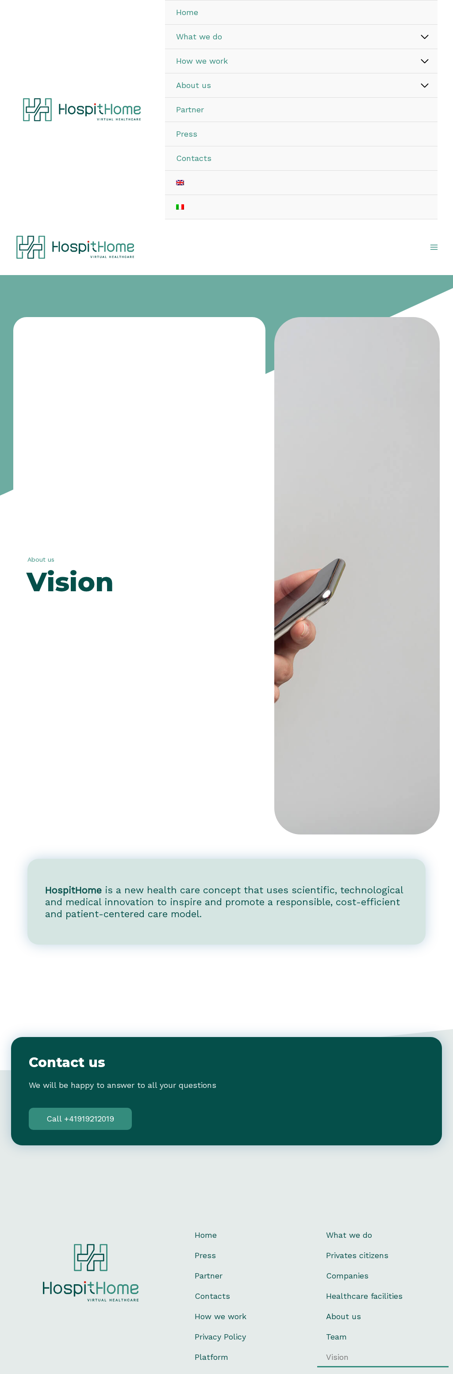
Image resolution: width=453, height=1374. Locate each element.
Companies (347, 1275)
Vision (337, 1357)
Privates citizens (357, 1255)
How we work (220, 1316)
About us (343, 1316)
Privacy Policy (220, 1336)
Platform (211, 1357)
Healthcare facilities (364, 1296)
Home (206, 1235)
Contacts (212, 1296)
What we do (349, 1235)
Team (336, 1336)
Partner (209, 1275)
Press (205, 1255)
